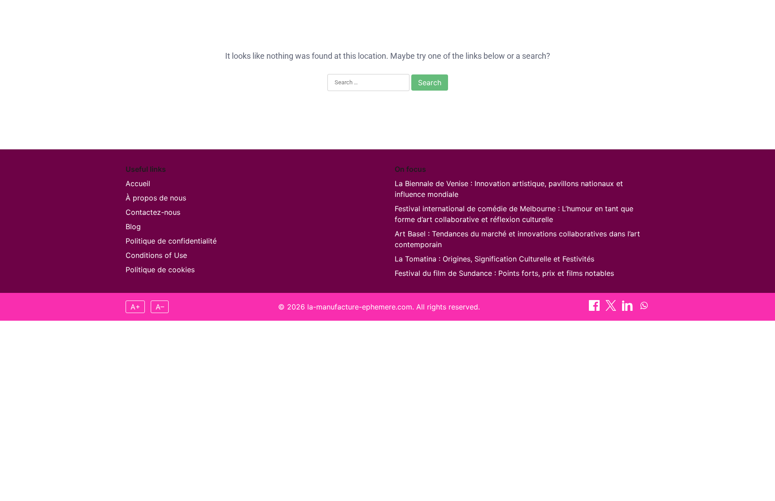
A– (160, 306)
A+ (135, 306)
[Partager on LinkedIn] (628, 308)
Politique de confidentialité (171, 240)
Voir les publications (507, 17)
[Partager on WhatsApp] (644, 308)
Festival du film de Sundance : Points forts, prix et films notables (504, 273)
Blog (133, 226)
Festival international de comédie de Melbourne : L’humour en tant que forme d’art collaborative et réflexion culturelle (514, 214)
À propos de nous (156, 197)
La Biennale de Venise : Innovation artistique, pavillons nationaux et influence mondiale (509, 189)
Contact (444, 17)
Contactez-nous (153, 212)
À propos (400, 17)
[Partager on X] (611, 308)
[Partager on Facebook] (626, 17)
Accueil (357, 17)
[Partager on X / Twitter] (640, 17)
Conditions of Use (156, 255)
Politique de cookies (160, 269)
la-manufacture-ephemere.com (197, 17)
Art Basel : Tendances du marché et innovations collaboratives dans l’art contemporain (517, 239)
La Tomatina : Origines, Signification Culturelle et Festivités (494, 258)
